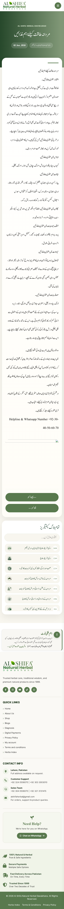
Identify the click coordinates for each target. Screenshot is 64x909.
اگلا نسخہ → (32, 508)
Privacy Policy (11, 737)
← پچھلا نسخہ (32, 497)
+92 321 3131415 (38, 791)
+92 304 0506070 (19, 791)
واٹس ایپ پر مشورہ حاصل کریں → (16, 646)
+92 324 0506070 (19, 782)
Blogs (7, 723)
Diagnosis (9, 728)
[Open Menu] (58, 5)
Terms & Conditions (31, 905)
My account (10, 742)
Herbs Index (11, 752)
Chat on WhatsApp (32, 835)
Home (8, 708)
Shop (7, 718)
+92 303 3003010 (38, 782)
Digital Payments (13, 733)
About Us (9, 713)
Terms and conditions (15, 747)
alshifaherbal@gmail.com (22, 796)
